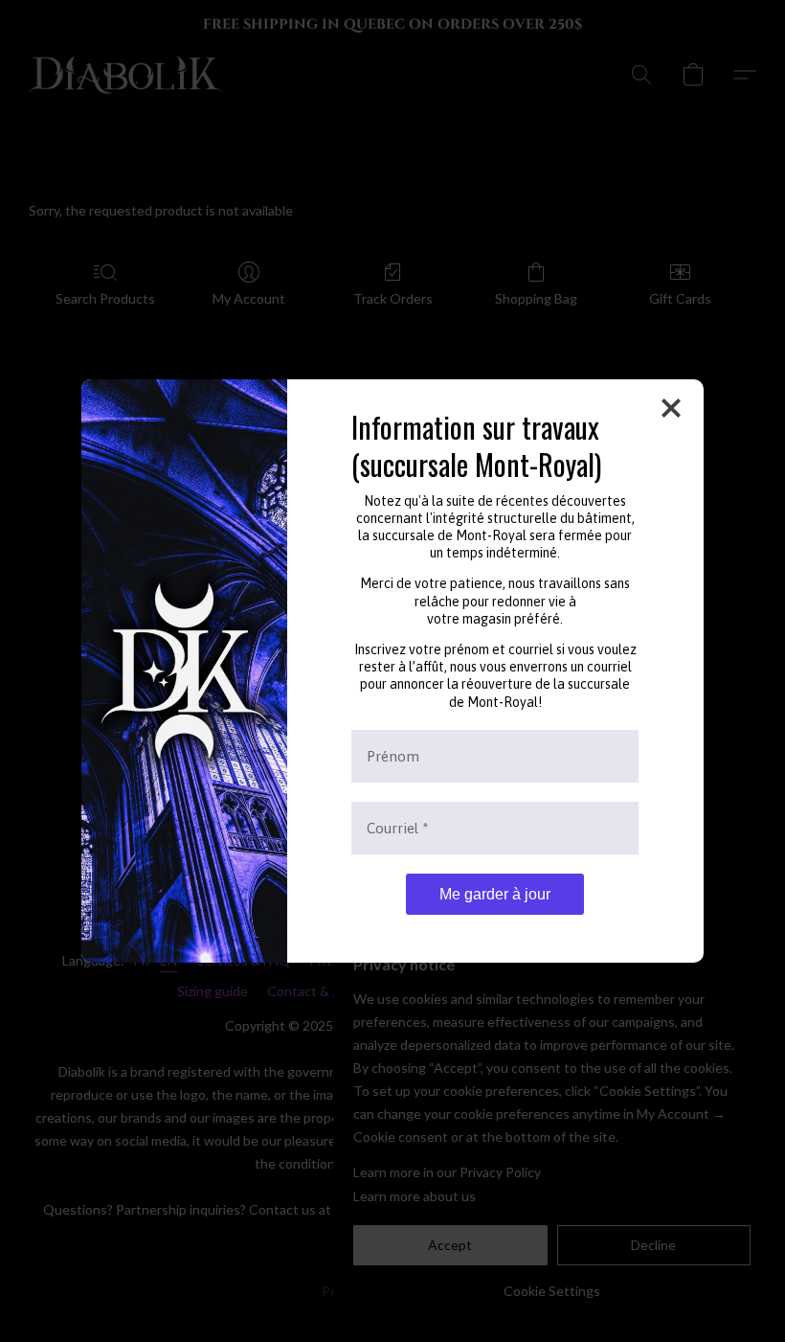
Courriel (398, 828)
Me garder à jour (494, 894)
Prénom (393, 756)
